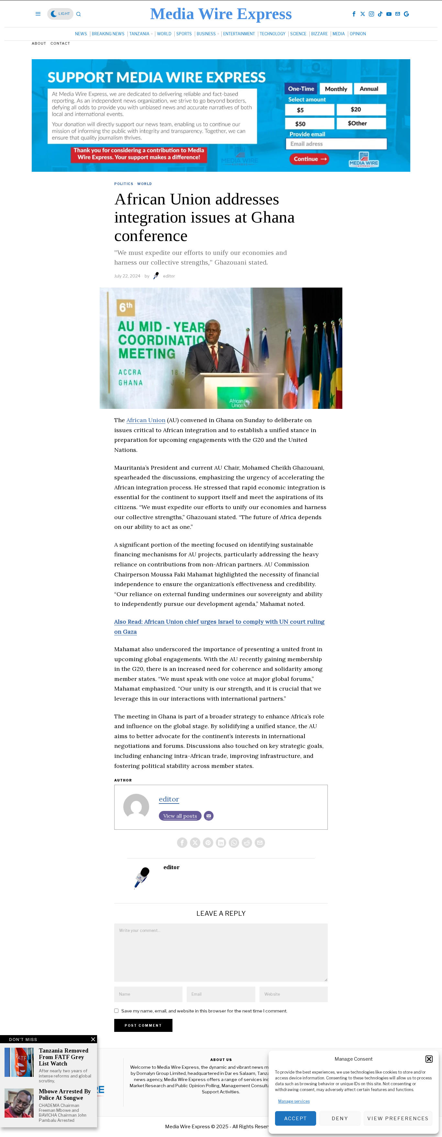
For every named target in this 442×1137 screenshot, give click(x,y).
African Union (146, 420)
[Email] (209, 816)
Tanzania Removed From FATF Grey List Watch (63, 1057)
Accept (295, 1118)
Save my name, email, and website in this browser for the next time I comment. (204, 1010)
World (144, 184)
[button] (429, 1059)
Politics (123, 184)
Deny (340, 1118)
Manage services (294, 1101)
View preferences (398, 1118)
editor (169, 276)
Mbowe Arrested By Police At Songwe (65, 1094)
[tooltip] (354, 14)
